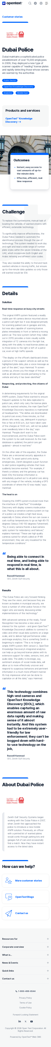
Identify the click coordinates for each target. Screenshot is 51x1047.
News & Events (10, 962)
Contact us (21, 913)
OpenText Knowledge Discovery (18, 86)
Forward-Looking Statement (25, 1014)
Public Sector (10, 80)
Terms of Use (26, 1003)
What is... (7, 955)
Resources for (10, 939)
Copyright (9, 1028)
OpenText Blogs (24, 896)
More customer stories (28, 880)
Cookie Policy (25, 1007)
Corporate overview (13, 947)
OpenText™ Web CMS (31, 1037)
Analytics (8, 93)
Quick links (8, 970)
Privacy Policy (25, 998)
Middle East (22, 93)
